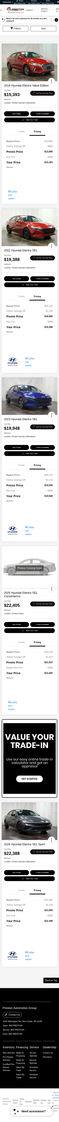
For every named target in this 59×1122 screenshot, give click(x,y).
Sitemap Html (36, 1101)
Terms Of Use (21, 1101)
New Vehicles (9, 1053)
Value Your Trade (32, 120)
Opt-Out (49, 1101)
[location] (58, 2)
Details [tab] (21, 131)
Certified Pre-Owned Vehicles (9, 1067)
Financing (22, 1047)
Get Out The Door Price (44, 93)
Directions (47, 1057)
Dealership (49, 1047)
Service (34, 1047)
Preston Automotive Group (7, 1101)
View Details (16, 114)
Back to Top (51, 980)
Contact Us (14, 1014)
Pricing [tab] (37, 131)
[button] (51, 81)
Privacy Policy (15, 1101)
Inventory (9, 1047)
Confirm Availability (42, 114)
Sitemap (28, 1101)
